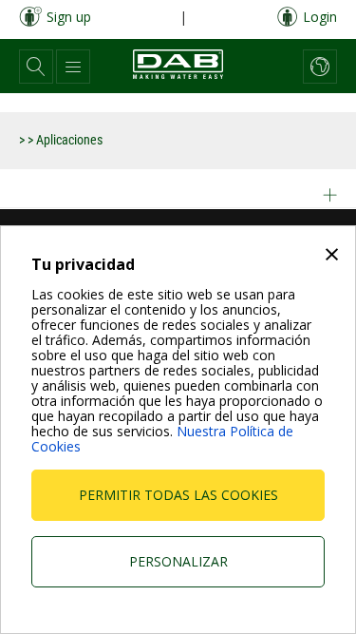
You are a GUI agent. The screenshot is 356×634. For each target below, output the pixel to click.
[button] (36, 66)
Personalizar (178, 561)
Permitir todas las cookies (178, 495)
